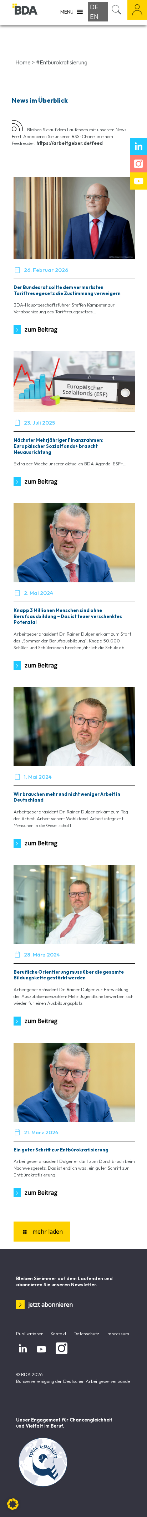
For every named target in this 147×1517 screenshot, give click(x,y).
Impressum (117, 1333)
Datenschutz (86, 1333)
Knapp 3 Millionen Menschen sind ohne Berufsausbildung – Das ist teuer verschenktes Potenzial (68, 616)
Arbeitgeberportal (137, 10)
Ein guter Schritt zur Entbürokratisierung (61, 1150)
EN (94, 17)
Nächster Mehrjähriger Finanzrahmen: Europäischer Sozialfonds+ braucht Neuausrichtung (58, 446)
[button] (13, 1504)
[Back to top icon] (132, 1502)
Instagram (60, 1354)
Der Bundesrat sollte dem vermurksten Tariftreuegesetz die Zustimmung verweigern (67, 290)
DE (94, 7)
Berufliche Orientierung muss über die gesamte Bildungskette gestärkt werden (69, 975)
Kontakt (58, 1333)
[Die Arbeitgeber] (25, 12)
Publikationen (30, 1333)
